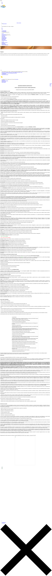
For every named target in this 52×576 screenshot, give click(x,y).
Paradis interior (4, 34)
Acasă (3, 33)
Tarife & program (4, 37)
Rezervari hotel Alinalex (5, 74)
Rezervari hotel (4, 23)
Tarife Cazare (3, 39)
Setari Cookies (4, 82)
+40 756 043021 (4, 31)
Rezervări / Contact (4, 40)
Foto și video (3, 36)
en (2, 2)
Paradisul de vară (4, 35)
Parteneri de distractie (4, 42)
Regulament (3, 43)
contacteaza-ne (4, 522)
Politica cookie (4, 81)
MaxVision (16, 79)
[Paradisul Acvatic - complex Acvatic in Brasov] (3, 7)
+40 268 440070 (4, 30)
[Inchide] (26, 575)
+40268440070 (4, 73)
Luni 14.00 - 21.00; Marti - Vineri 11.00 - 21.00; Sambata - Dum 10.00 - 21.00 (12, 72)
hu (2, 3)
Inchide (51, 83)
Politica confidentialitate (5, 44)
